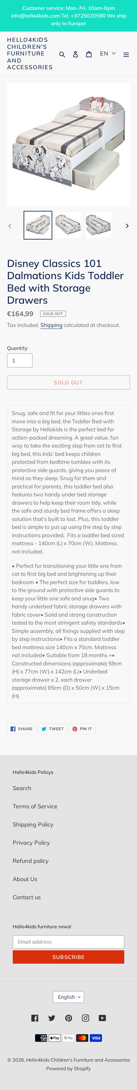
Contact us (27, 897)
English (66, 997)
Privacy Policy (31, 842)
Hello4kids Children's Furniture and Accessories (30, 53)
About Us (25, 879)
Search (22, 788)
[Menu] (126, 53)
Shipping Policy (33, 824)
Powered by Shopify (68, 1068)
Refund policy (31, 860)
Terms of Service (35, 806)
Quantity (17, 348)
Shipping (51, 325)
